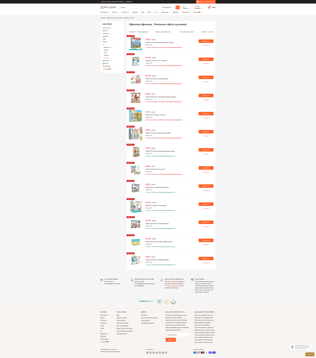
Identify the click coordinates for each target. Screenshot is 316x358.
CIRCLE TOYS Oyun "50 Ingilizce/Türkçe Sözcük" (160, 151)
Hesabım (198, 8)
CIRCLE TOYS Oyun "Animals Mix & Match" (158, 133)
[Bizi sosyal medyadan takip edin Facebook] (147, 353)
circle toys (149, 45)
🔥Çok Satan (185, 12)
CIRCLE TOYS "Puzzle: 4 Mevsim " (156, 115)
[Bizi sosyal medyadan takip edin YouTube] (160, 353)
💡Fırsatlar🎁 (196, 12)
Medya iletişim (145, 320)
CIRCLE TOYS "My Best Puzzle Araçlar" (157, 187)
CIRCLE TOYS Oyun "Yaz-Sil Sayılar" (156, 60)
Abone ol (170, 340)
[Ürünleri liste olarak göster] (209, 32)
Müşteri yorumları (122, 318)
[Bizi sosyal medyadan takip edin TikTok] (163, 353)
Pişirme (114, 12)
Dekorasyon (107, 47)
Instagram (177, 285)
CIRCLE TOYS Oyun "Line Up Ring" (156, 205)
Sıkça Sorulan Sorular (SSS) (149, 318)
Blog (118, 315)
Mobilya (106, 50)
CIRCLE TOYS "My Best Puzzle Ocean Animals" (160, 42)
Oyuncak (106, 58)
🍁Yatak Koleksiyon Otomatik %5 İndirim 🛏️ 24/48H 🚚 (116, 1)
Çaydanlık (135, 12)
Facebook (168, 285)
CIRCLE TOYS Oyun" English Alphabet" (157, 260)
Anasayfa (102, 18)
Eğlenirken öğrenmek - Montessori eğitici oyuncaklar (120, 18)
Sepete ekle (206, 41)
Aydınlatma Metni (122, 334)
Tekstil (149, 12)
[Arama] (178, 7)
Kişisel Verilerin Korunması (124, 328)
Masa (105, 52)
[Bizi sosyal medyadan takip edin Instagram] (153, 353)
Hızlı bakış (206, 45)
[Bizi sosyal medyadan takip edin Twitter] (150, 353)
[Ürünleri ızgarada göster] (212, 32)
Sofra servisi (104, 12)
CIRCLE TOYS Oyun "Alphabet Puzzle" (157, 79)
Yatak (142, 12)
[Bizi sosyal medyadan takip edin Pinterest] (157, 353)
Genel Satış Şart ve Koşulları (125, 331)
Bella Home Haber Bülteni (207, 1)
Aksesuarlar (165, 12)
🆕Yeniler (176, 12)
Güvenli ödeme (121, 320)
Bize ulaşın (144, 315)
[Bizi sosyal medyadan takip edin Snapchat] (166, 353)
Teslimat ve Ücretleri (123, 323)
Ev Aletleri (124, 12)
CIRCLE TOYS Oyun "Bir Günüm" (155, 169)
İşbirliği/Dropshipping (147, 323)
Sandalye (106, 55)
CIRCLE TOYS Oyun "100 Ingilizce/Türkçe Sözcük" (161, 97)
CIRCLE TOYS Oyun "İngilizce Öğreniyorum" (159, 242)
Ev (156, 12)
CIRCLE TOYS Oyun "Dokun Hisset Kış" (157, 223)
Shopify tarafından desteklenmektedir (110, 351)
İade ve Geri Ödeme (122, 326)
